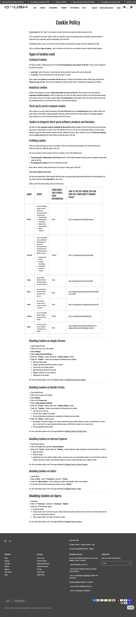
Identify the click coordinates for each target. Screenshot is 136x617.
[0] (130, 8)
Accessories (53, 8)
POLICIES (40, 554)
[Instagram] (11, 541)
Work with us (8, 572)
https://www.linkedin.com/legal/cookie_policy (80, 316)
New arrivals (74, 8)
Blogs (6, 575)
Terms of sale (40, 558)
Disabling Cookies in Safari (73, 488)
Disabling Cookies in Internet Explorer (76, 464)
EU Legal (39, 569)
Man (34, 8)
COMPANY (8, 554)
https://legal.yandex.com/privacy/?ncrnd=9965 (81, 281)
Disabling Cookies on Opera (73, 521)
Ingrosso (7, 569)
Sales (84, 8)
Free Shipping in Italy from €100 (34, 2)
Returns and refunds (42, 566)
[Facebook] (7, 541)
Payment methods (42, 561)
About (6, 558)
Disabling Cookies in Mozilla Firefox (75, 431)
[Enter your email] (129, 563)
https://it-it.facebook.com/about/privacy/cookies (81, 255)
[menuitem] (35, 8)
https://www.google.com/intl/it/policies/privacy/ (81, 219)
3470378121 (87, 575)
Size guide (7, 563)
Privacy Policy (40, 572)
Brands (63, 8)
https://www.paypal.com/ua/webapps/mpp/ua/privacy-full (84, 304)
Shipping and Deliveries (43, 563)
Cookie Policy (40, 575)
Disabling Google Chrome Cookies (75, 379)
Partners (7, 566)
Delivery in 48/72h (56, 2)
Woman (42, 8)
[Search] (127, 8)
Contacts (7, 561)
